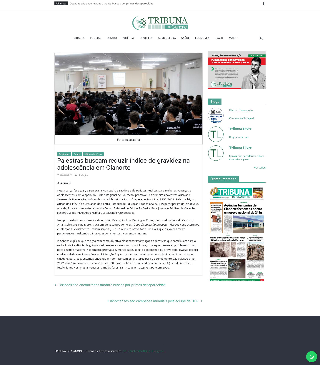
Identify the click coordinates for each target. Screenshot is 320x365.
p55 (229, 340)
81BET (115, 340)
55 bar (236, 340)
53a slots (163, 344)
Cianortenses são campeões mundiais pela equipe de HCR (155, 301)
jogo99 (135, 340)
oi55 (223, 340)
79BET (107, 340)
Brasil (219, 38)
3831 (91, 340)
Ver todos (260, 167)
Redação (83, 175)
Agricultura (167, 38)
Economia (202, 38)
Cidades (79, 38)
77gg (152, 340)
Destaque (64, 154)
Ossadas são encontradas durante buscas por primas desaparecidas (111, 3)
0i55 (243, 340)
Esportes (145, 38)
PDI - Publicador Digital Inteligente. (143, 351)
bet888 (167, 340)
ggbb (154, 344)
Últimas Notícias (93, 154)
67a (218, 340)
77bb (259, 340)
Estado (111, 38)
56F (80, 340)
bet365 (210, 340)
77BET (99, 340)
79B (86, 340)
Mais (232, 38)
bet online (200, 340)
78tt (128, 340)
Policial (95, 38)
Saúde (185, 38)
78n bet (251, 340)
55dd (159, 340)
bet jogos (177, 340)
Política (128, 38)
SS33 (74, 340)
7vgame (144, 340)
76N (122, 340)
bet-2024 (188, 340)
